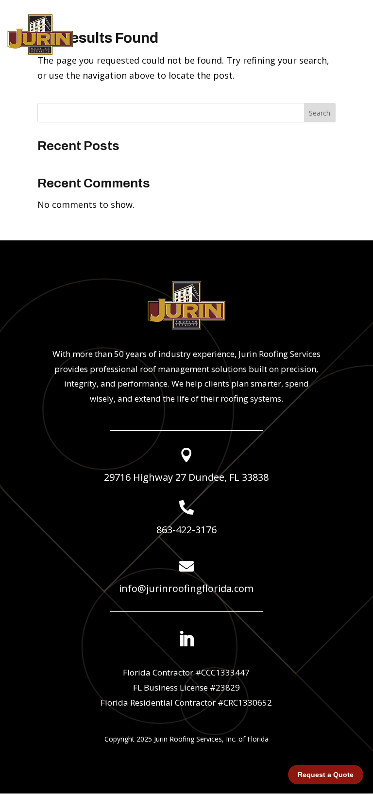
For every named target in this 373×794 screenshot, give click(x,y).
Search (319, 113)
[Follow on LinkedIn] (186, 639)
